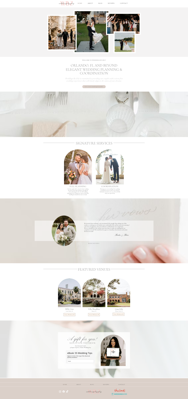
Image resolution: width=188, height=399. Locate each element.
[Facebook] (63, 391)
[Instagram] (60, 391)
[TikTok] (67, 391)
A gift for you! (82, 338)
